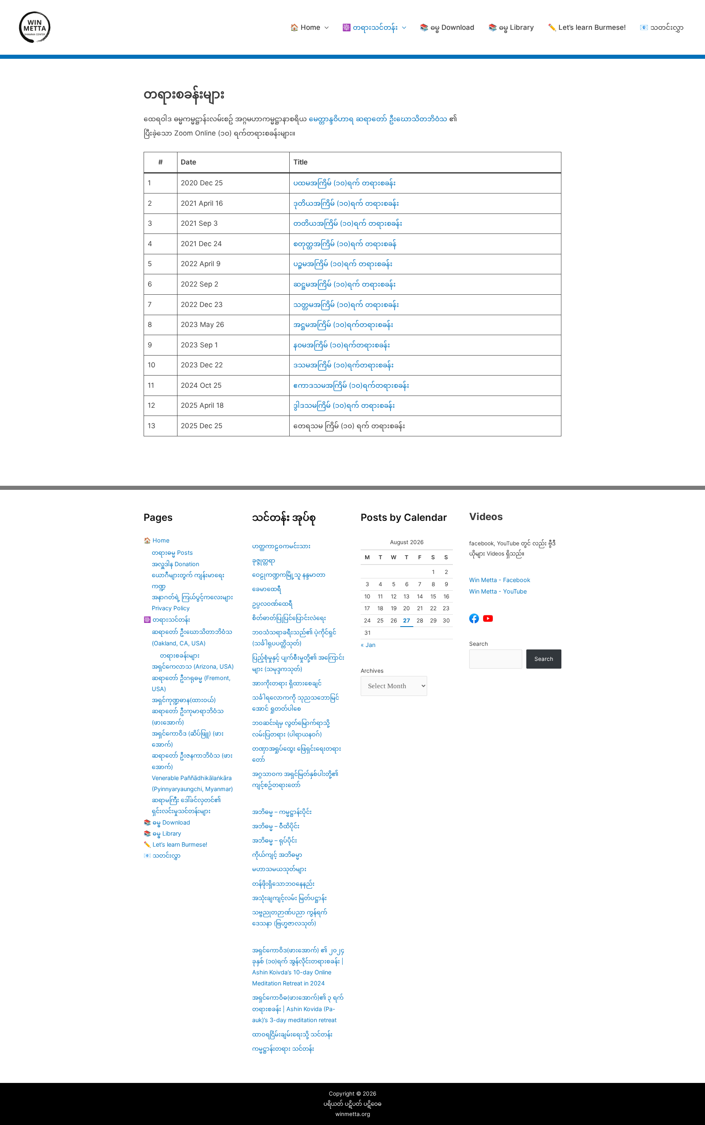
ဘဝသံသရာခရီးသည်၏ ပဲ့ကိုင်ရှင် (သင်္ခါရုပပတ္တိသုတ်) (294, 638)
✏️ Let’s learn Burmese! (587, 27)
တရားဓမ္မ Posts (172, 552)
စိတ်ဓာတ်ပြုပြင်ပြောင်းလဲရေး (289, 617)
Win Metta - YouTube (498, 591)
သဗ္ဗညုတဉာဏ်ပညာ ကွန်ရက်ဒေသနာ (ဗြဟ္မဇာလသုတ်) (289, 918)
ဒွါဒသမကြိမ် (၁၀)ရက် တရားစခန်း (344, 405)
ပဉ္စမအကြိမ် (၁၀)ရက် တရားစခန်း (342, 264)
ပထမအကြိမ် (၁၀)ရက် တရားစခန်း (344, 183)
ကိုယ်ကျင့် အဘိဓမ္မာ (277, 854)
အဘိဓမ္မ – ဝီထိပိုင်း (275, 826)
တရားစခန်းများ (180, 655)
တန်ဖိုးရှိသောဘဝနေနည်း (283, 883)
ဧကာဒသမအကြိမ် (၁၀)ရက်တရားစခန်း (351, 385)
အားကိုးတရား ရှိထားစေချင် (286, 683)
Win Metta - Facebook (499, 579)
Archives (372, 670)
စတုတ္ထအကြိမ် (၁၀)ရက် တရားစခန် (345, 244)
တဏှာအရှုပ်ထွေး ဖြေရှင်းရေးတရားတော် (296, 754)
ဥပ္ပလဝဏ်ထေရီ (272, 603)
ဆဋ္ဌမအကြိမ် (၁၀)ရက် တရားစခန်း (345, 284)
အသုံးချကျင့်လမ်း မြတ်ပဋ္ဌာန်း (290, 897)
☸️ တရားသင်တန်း (370, 27)
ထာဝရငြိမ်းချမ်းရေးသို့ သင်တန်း (292, 1034)
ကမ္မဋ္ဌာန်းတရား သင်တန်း (283, 1048)
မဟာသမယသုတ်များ (279, 868)
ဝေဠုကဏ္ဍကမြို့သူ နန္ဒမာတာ (289, 574)
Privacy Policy (171, 608)
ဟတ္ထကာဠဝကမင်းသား (281, 545)
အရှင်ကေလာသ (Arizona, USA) (193, 666)
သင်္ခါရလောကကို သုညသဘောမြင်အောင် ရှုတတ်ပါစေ (295, 703)
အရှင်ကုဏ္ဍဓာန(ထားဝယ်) (184, 699)
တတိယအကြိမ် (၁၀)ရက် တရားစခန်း (347, 223)
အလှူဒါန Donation (175, 563)
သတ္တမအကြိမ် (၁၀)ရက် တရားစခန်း (346, 304)
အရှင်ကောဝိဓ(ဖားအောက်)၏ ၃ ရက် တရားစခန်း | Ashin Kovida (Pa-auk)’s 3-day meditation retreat (298, 1008)
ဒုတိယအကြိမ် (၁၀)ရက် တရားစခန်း (346, 203)
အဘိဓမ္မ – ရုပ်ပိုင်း (274, 840)
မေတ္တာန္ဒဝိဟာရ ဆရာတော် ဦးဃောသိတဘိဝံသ (378, 119)
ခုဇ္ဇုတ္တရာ (263, 560)
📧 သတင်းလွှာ (662, 27)
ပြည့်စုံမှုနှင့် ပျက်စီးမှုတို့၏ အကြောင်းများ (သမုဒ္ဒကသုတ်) (298, 663)
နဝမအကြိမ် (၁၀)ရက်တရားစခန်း (341, 345)
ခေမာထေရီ (266, 588)
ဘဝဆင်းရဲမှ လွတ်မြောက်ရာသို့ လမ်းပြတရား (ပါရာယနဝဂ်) (291, 728)
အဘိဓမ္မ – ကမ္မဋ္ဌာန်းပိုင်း (282, 811)
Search (478, 643)
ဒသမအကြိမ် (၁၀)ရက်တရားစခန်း (343, 365)
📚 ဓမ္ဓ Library (511, 27)
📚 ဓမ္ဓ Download (447, 27)
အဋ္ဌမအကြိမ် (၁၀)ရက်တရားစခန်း (343, 324)
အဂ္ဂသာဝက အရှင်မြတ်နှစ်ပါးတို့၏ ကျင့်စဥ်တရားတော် (295, 779)
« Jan (368, 644)
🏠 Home (305, 27)
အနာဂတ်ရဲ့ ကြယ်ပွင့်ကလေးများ (192, 597)
